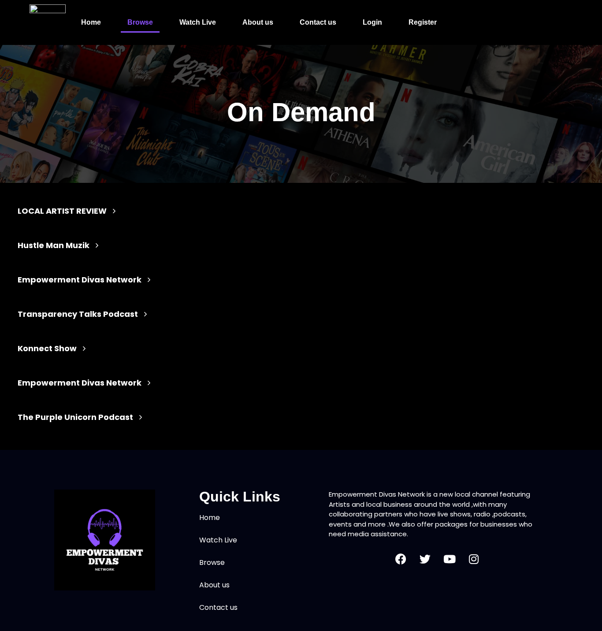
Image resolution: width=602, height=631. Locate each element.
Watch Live (197, 22)
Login (372, 22)
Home (91, 22)
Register (423, 22)
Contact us (318, 22)
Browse (140, 22)
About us (257, 22)
